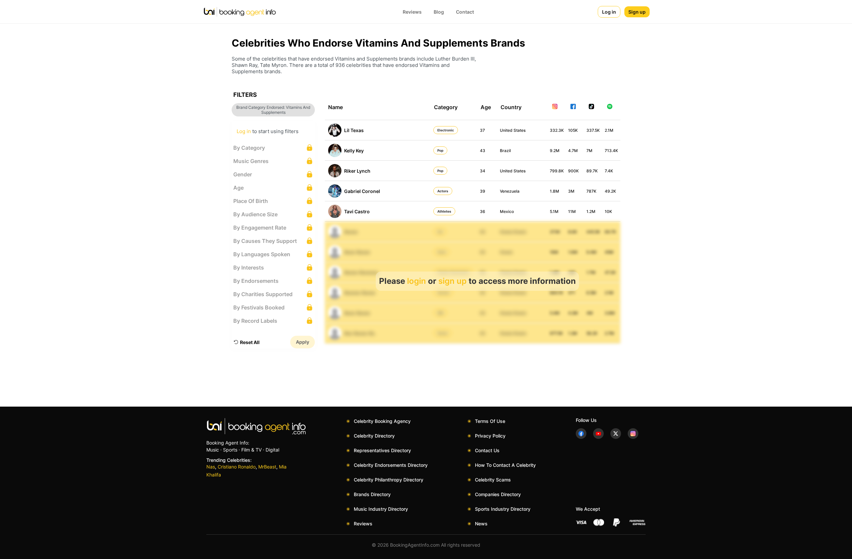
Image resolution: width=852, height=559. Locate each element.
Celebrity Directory (374, 436)
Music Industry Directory (381, 509)
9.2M (554, 150)
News (481, 523)
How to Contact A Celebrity (505, 465)
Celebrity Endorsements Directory (391, 465)
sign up (452, 281)
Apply (302, 342)
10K (608, 211)
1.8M (554, 191)
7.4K (609, 170)
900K (573, 170)
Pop (440, 150)
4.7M (573, 150)
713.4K (611, 150)
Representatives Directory (382, 450)
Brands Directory (372, 494)
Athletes (444, 211)
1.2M (590, 211)
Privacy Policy (490, 436)
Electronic (445, 130)
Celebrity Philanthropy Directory (388, 479)
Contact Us (487, 450)
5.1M (554, 211)
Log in (609, 12)
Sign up (637, 12)
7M (589, 150)
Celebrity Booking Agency (382, 421)
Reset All (250, 342)
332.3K (557, 130)
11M (572, 211)
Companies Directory (498, 494)
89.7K (592, 170)
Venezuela (510, 191)
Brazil (505, 150)
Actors (442, 191)
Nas (210, 466)
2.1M (609, 130)
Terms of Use (490, 421)
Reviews (412, 12)
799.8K (557, 170)
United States (513, 130)
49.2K (610, 191)
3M (571, 191)
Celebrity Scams (493, 479)
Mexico (507, 211)
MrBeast (267, 466)
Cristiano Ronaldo (237, 466)
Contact (465, 12)
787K (591, 191)
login (416, 281)
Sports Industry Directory (503, 509)
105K (573, 130)
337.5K (593, 130)
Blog (439, 12)
